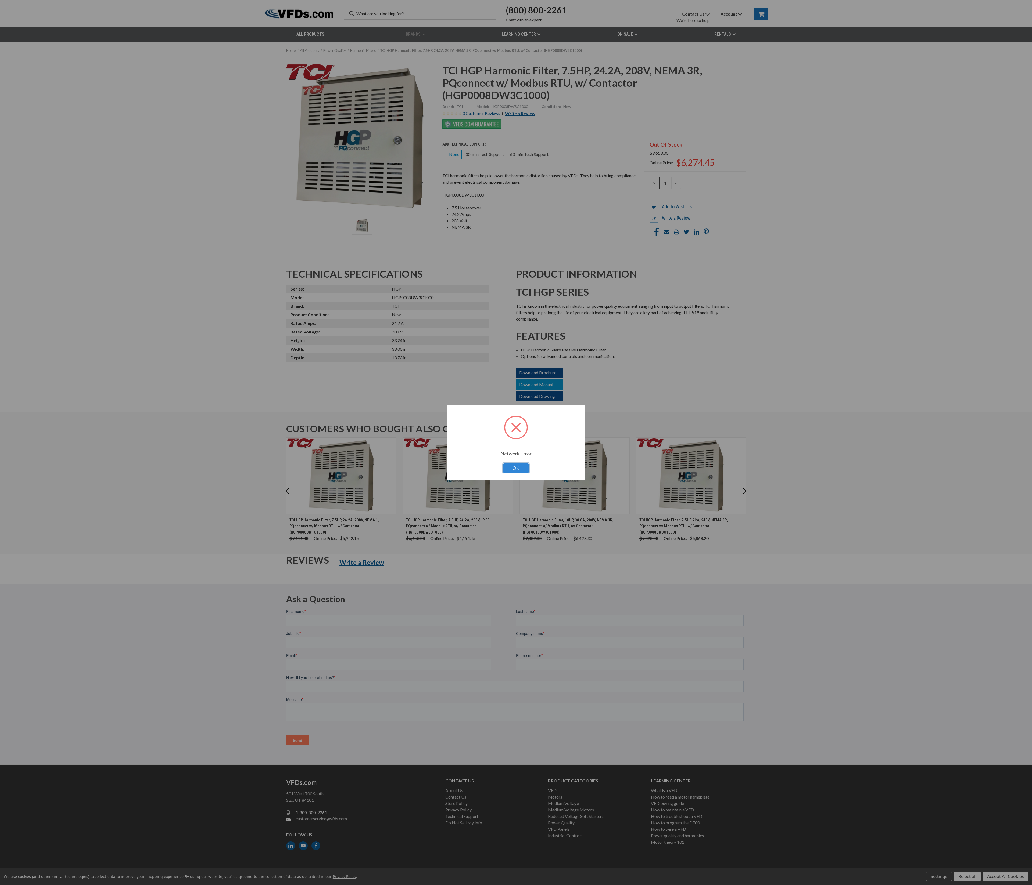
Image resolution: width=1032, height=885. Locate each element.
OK (516, 468)
